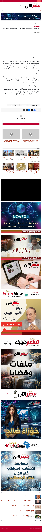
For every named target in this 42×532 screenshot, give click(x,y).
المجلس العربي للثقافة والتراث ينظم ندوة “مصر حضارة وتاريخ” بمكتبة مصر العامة (31, 232)
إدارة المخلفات (23, 105)
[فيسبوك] (34, 110)
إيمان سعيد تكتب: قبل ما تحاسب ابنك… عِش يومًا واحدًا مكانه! (23, 505)
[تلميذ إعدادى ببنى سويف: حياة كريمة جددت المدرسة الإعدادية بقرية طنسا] (30, 134)
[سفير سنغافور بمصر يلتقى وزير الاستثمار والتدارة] (8, 153)
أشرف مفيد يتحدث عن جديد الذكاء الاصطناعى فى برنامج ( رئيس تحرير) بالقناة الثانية (31, 258)
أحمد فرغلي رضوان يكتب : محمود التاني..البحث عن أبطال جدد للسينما (22, 515)
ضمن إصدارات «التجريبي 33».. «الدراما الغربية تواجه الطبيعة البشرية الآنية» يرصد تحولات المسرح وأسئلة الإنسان (34, 172)
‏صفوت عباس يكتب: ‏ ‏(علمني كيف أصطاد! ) (27, 510)
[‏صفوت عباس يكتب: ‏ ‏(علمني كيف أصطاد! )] (38, 512)
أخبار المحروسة (33, 23)
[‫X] (32, 110)
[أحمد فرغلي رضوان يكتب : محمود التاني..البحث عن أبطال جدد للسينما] (38, 517)
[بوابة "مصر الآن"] (21, 6)
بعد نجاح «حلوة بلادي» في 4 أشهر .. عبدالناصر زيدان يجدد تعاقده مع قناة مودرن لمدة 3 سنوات (34, 158)
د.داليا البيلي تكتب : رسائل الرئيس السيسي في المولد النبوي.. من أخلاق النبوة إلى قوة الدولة (17, 500)
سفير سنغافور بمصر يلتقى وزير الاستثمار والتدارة (8, 157)
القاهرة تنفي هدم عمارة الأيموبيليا (22, 157)
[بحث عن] (40, 11)
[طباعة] (24, 110)
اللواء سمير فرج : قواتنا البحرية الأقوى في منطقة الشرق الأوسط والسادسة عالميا (31, 333)
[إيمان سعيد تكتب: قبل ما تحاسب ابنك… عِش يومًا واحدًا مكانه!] (38, 507)
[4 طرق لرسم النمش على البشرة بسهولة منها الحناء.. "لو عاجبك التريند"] (11, 134)
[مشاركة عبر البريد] (27, 110)
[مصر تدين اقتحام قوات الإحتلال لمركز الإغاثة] (21, 166)
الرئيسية (37, 23)
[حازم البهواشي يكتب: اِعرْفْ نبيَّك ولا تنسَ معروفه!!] (38, 497)
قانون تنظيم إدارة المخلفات (33, 105)
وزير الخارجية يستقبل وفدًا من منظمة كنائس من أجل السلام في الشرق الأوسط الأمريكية (8, 171)
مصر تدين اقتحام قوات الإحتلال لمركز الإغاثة (21, 171)
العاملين (16, 105)
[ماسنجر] (29, 110)
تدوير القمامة (10, 105)
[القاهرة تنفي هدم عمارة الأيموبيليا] (21, 153)
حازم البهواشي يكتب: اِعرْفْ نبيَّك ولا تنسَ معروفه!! (25, 496)
